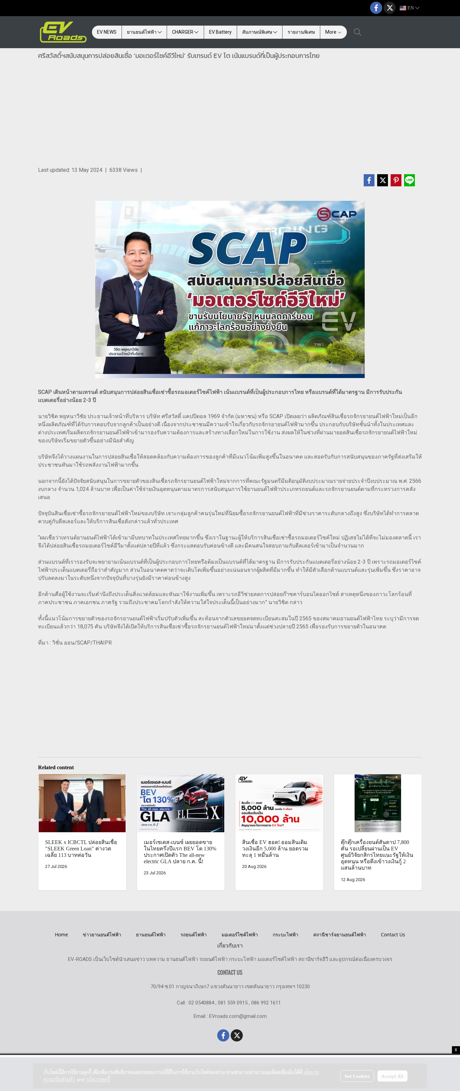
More (331, 32)
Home (61, 934)
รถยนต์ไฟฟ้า (193, 934)
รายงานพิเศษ (301, 32)
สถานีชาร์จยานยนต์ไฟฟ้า (339, 934)
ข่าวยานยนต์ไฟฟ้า (102, 934)
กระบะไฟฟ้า (285, 934)
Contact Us (393, 934)
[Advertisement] (230, 115)
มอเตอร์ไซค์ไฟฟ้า (240, 934)
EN (410, 7)
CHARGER (183, 32)
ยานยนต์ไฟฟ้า (142, 32)
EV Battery (220, 32)
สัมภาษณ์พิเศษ (257, 32)
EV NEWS (107, 32)
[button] (357, 32)
